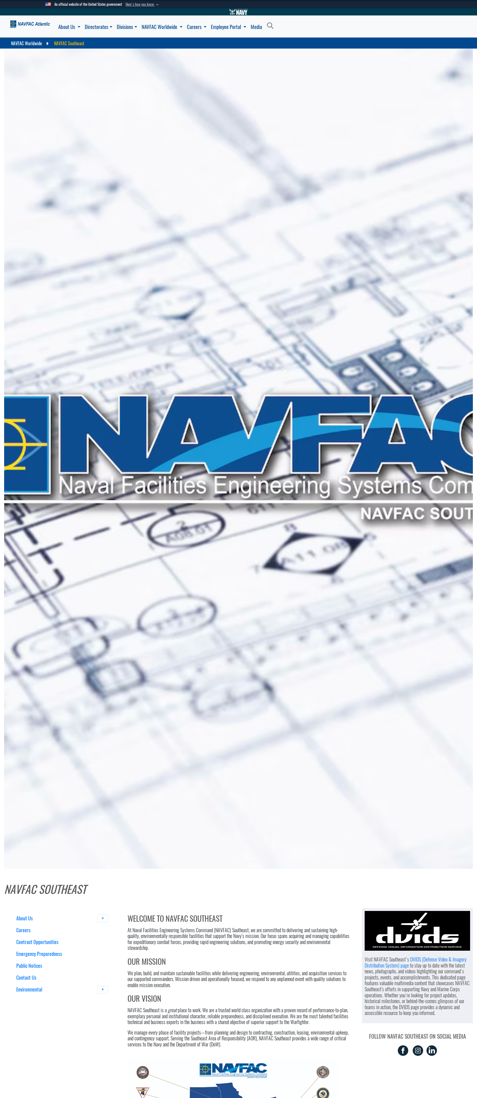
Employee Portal (226, 26)
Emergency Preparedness (39, 953)
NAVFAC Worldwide (160, 26)
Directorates (96, 26)
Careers (195, 26)
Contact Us (26, 977)
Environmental (29, 989)
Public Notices (29, 965)
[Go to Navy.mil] (238, 11)
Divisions (125, 26)
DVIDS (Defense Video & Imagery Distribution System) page (416, 962)
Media (256, 26)
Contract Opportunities (37, 942)
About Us (67, 26)
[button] (143, 4)
